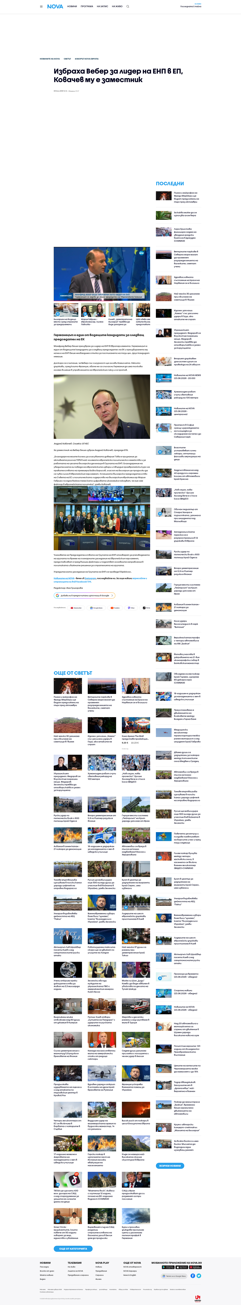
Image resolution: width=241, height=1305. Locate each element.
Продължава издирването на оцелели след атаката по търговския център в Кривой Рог (68, 1089)
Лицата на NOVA (75, 1271)
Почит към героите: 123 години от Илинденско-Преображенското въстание (187, 1050)
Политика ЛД (147, 1289)
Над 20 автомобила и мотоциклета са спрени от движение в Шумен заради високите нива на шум (186, 1029)
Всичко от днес (47, 1271)
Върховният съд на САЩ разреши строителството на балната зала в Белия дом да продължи (101, 1232)
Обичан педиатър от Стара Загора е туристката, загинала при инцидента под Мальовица (187, 515)
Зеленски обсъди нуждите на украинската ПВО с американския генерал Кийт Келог (101, 986)
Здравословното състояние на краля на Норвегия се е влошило (135, 700)
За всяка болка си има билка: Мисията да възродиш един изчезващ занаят (186, 1145)
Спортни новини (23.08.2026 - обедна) (185, 992)
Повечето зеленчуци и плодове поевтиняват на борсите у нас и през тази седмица (187, 838)
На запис (102, 6)
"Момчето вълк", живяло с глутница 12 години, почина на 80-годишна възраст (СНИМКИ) (101, 1194)
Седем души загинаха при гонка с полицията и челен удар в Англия (135, 1053)
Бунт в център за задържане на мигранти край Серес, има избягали (136, 884)
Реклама (43, 1289)
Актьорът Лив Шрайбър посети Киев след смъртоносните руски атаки (67, 951)
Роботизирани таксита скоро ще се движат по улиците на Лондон (101, 950)
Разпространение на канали (73, 1289)
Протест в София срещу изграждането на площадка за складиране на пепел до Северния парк (187, 431)
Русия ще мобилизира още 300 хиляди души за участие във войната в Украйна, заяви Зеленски (101, 884)
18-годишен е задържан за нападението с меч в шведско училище (101, 849)
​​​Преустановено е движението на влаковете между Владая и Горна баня (185, 714)
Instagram (90, 578)
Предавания (101, 1271)
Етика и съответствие (178, 1289)
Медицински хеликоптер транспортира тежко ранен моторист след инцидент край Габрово (187, 735)
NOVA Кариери (130, 1271)
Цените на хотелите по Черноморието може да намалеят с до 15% (187, 1068)
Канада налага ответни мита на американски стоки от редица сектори (101, 1054)
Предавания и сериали (78, 1275)
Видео (42, 1279)
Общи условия (123, 1289)
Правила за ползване (161, 1289)
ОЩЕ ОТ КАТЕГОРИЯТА (73, 1248)
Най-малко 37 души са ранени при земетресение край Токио (134, 951)
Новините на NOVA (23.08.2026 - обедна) (185, 1008)
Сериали (100, 1275)
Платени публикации (47, 1292)
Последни (44, 1267)
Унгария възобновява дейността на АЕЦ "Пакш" (65, 916)
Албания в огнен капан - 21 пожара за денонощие (67, 847)
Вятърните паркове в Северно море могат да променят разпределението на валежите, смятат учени (101, 704)
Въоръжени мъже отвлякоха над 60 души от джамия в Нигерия (67, 1020)
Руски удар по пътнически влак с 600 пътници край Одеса (66, 818)
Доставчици (103, 1289)
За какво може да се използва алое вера (185, 214)
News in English (129, 1275)
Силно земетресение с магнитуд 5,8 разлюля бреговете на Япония (67, 1053)
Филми (98, 1279)
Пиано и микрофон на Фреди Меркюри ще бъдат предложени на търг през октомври (66, 701)
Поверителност (135, 1289)
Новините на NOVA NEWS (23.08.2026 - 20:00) (187, 376)
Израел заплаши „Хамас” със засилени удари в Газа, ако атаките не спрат (101, 740)
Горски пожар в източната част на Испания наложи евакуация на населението (99, 1159)
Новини (72, 6)
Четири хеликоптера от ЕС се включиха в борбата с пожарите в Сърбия (67, 1124)
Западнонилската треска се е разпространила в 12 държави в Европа (186, 536)
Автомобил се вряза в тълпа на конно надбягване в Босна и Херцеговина (134, 850)
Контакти (112, 1289)
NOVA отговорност (132, 1267)
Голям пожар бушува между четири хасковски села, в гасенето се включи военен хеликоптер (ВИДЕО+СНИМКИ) (185, 860)
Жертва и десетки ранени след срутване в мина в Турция (135, 1020)
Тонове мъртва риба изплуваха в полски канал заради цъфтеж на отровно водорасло (68, 884)
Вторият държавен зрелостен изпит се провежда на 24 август (187, 361)
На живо (117, 6)
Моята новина (46, 1275)
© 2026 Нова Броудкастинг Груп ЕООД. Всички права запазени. (60, 1298)
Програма (87, 6)
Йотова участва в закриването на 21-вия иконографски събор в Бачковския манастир (186, 658)
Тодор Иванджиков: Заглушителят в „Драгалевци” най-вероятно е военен (185, 1086)
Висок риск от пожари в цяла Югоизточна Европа (136, 1121)
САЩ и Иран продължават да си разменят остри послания (133, 1194)
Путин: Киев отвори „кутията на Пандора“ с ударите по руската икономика (101, 1021)
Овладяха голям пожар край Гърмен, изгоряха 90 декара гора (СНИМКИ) (187, 678)
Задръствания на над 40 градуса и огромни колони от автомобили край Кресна (187, 474)
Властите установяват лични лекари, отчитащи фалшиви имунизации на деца (187, 453)
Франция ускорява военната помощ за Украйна (133, 1087)
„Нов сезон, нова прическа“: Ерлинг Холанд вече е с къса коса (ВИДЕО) (133, 777)
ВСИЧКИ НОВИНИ (170, 1165)
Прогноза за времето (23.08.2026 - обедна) (186, 975)
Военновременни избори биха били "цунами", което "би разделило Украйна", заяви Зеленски (102, 917)
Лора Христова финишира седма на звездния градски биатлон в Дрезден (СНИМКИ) (185, 235)
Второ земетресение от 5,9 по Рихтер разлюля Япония (102, 818)
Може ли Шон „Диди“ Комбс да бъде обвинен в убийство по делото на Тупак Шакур (135, 984)
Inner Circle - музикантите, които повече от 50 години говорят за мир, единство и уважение (66, 1232)
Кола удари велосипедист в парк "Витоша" (186, 624)
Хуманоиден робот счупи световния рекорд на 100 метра (102, 776)
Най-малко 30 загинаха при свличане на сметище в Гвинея (66, 739)
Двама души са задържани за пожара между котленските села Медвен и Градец (186, 756)
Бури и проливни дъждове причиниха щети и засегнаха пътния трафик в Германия (133, 1232)
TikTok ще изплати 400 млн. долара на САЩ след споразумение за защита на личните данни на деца (66, 1196)
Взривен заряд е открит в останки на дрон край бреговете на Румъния (101, 1087)
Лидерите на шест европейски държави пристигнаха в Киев (134, 916)
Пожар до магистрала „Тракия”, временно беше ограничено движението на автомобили (187, 1108)
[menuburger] (41, 6)
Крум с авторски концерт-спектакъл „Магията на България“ (187, 1127)
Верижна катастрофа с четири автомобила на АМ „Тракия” (187, 640)
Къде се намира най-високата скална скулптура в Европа (133, 1157)
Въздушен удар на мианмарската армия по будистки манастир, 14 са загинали (102, 1124)
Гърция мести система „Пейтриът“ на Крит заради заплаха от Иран (136, 818)
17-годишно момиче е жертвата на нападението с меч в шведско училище (65, 1158)
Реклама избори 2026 (55, 1289)
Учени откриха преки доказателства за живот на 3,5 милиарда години (67, 984)
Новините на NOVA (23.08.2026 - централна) (184, 411)
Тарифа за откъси (91, 1289)
